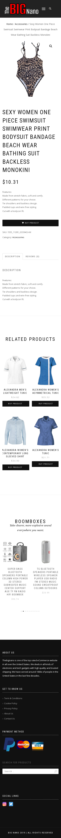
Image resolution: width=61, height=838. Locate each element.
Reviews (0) (33, 256)
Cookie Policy (10, 703)
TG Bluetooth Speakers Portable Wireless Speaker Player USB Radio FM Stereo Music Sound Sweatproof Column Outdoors (46, 578)
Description (12, 256)
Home (9, 24)
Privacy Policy (11, 708)
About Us (8, 713)
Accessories (21, 24)
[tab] (12, 256)
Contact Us (9, 718)
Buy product (32, 223)
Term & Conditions (13, 698)
